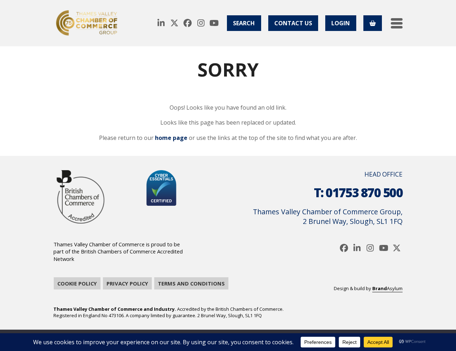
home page (171, 138)
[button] (397, 23)
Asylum (387, 288)
